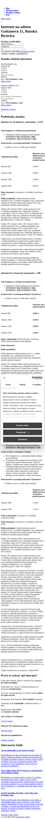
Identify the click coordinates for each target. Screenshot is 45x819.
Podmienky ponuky (8, 109)
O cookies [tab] (37, 385)
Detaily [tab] (22, 385)
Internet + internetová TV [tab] (18, 54)
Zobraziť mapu (6, 731)
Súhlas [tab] (8, 385)
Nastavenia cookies (22, 817)
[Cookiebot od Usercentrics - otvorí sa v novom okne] (32, 378)
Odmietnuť (22, 439)
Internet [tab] (4, 54)
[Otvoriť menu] (2, 21)
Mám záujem (6, 19)
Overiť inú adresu (28, 51)
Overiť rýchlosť (7, 721)
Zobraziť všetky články (10, 815)
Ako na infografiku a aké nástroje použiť (17, 750)
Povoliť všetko (22, 425)
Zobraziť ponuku (7, 740)
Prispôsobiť (21, 432)
